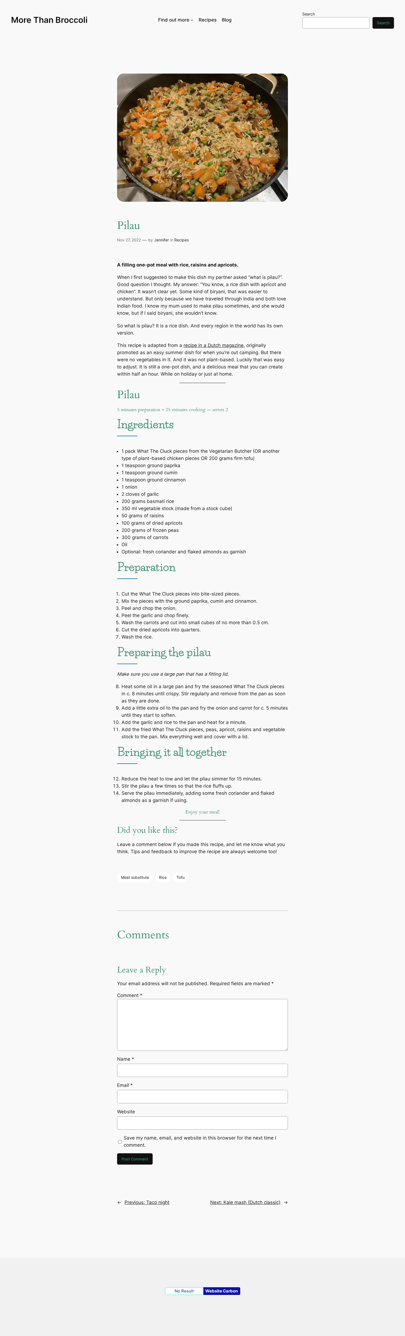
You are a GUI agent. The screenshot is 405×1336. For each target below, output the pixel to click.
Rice (163, 877)
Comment (129, 995)
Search (308, 14)
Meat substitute (135, 877)
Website (126, 1111)
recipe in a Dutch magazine (213, 345)
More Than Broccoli (49, 20)
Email (125, 1085)
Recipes (181, 240)
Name (125, 1059)
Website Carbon (221, 1291)
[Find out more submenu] (191, 19)
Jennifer (161, 240)
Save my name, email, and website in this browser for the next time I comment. (200, 1141)
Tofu (181, 877)
